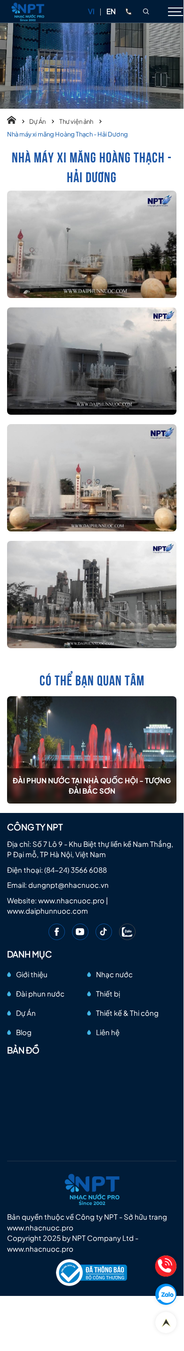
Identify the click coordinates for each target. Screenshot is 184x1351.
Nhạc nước (114, 974)
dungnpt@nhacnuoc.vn (68, 884)
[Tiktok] (104, 932)
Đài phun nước (40, 993)
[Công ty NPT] (28, 11)
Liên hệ (108, 1032)
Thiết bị (108, 993)
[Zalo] (127, 932)
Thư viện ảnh (76, 121)
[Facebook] (56, 932)
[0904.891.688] (128, 11)
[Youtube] (80, 932)
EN (111, 11)
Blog (24, 1032)
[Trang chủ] (15, 121)
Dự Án (38, 121)
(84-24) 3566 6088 (75, 869)
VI (91, 11)
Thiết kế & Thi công (127, 1012)
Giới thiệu (32, 974)
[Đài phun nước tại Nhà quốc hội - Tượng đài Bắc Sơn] (91, 750)
